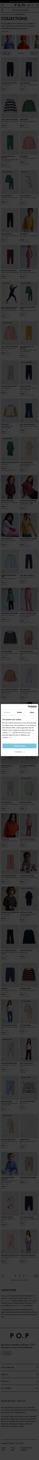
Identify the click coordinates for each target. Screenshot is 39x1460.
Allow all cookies (19, 746)
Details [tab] (19, 712)
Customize (18, 752)
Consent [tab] (7, 712)
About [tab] (32, 712)
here (10, 732)
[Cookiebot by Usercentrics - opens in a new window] (28, 707)
